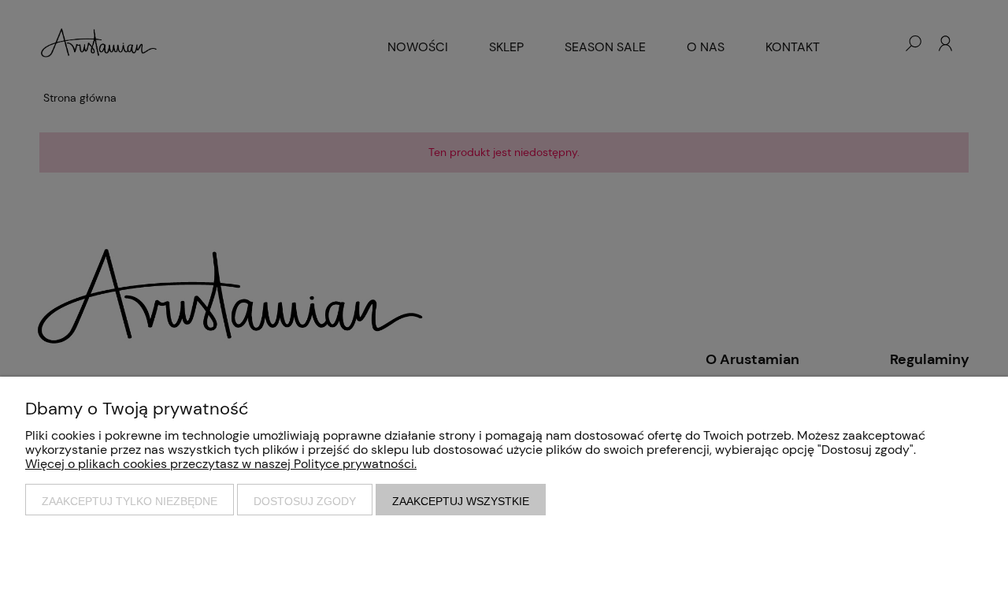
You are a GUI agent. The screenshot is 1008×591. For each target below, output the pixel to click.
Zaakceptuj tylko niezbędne (129, 501)
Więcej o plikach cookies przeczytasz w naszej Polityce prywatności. (221, 463)
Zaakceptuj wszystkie (460, 501)
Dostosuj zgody (305, 501)
